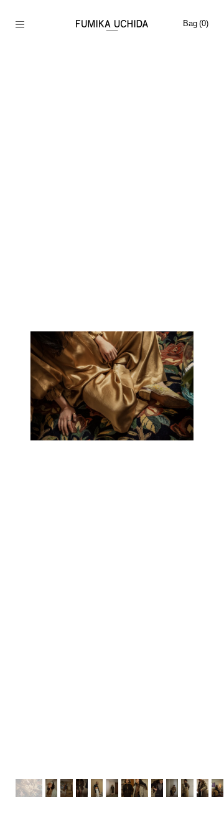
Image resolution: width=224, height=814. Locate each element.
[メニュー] (26, 25)
